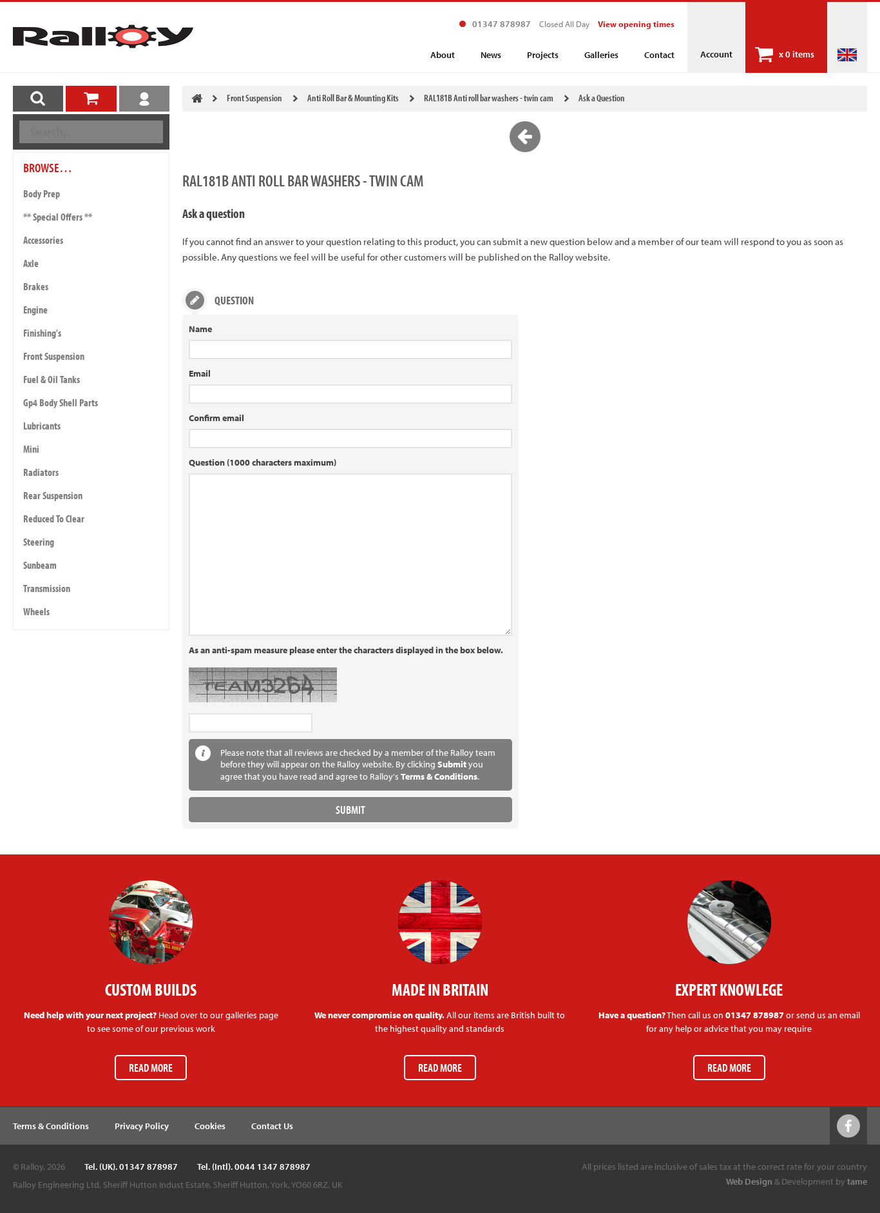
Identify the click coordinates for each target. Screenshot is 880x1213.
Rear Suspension (52, 495)
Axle (31, 263)
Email (200, 373)
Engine (35, 309)
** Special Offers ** (57, 216)
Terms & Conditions (439, 776)
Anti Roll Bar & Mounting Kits (353, 98)
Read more (151, 1067)
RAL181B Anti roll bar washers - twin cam (488, 98)
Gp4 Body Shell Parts (60, 402)
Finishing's (42, 332)
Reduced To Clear (53, 518)
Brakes (35, 286)
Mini (31, 448)
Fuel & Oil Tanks (51, 379)
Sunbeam (40, 564)
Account (716, 54)
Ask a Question (602, 98)
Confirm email (216, 418)
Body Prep (41, 193)
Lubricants (42, 425)
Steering (38, 541)
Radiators (41, 472)
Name (200, 329)
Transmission (46, 588)
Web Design (749, 1181)
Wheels (36, 611)
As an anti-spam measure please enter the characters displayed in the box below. (346, 650)
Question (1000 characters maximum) (262, 462)
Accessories (43, 239)
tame (857, 1181)
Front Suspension (53, 356)
